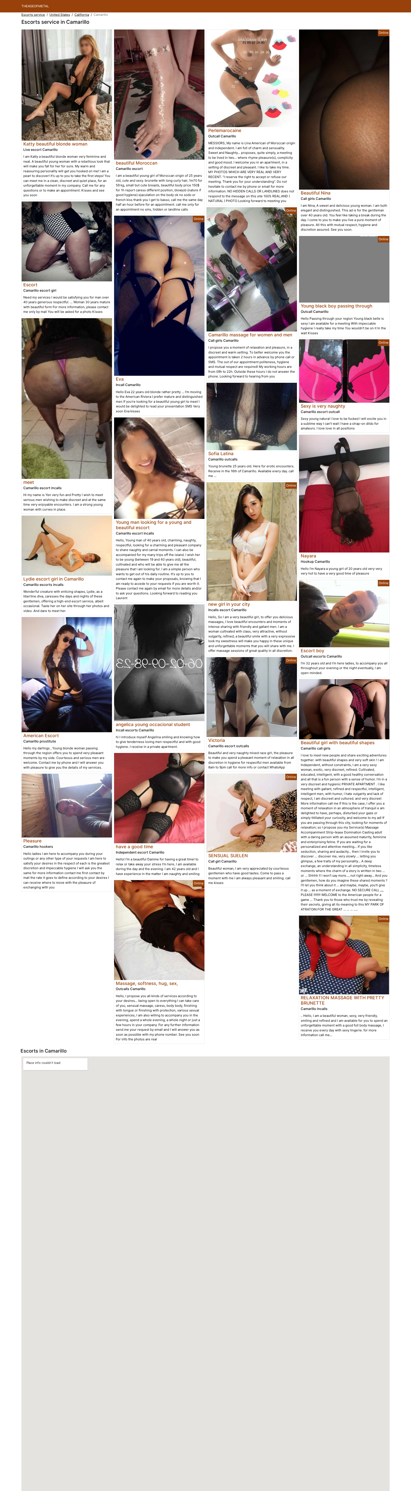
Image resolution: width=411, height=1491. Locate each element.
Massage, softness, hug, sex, (147, 983)
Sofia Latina (221, 453)
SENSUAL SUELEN (228, 855)
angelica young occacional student (153, 724)
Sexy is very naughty (323, 406)
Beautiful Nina (316, 193)
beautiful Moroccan (136, 163)
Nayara (308, 555)
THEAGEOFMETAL (35, 6)
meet (28, 482)
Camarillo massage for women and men (250, 334)
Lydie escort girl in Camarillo (53, 579)
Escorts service (33, 15)
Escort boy (312, 650)
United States (59, 15)
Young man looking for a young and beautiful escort (153, 525)
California (81, 15)
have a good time (134, 846)
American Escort (41, 735)
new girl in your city (229, 604)
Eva (120, 379)
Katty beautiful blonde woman (55, 144)
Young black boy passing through (336, 306)
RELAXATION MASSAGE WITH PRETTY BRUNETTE (342, 1000)
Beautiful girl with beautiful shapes (338, 742)
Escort (30, 284)
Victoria (216, 740)
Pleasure (32, 841)
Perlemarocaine (224, 130)
